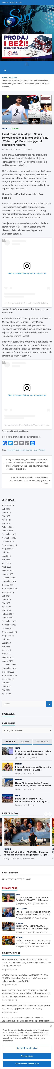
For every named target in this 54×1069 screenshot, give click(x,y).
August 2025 (8, 549)
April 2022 (6, 694)
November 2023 (9, 625)
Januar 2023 (7, 661)
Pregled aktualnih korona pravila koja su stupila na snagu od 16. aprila (33, 752)
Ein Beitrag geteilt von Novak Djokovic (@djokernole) (27, 303)
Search (49, 704)
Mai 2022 (6, 690)
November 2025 (9, 538)
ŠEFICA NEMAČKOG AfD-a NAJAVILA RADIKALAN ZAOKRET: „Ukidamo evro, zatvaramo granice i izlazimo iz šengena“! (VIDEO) (26, 963)
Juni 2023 (6, 643)
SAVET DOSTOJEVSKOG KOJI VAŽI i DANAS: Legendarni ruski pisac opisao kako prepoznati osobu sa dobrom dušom (25, 1021)
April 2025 (6, 563)
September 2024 (9, 589)
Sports (15, 128)
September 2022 (9, 676)
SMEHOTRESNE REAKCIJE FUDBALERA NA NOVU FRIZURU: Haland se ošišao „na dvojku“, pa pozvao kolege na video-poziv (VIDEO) (25, 978)
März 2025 (6, 567)
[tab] (10, 742)
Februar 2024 (8, 614)
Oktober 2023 (8, 629)
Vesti (17, 748)
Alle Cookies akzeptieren (27, 1064)
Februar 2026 (8, 527)
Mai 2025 (6, 560)
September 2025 (9, 545)
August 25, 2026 (12, 858)
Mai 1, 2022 (21, 773)
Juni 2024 (6, 599)
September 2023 (9, 632)
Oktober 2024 (8, 585)
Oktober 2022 (8, 672)
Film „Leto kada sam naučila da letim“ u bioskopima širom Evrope (33, 768)
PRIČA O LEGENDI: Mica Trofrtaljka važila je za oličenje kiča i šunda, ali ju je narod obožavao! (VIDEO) (33, 943)
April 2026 (6, 520)
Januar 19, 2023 (10, 149)
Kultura (18, 764)
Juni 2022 (6, 686)
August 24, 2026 (24, 946)
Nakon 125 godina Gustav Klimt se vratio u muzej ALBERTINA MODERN (33, 784)
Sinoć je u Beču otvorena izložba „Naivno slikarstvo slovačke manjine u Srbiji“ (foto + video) (29, 481)
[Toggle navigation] (27, 64)
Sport (24, 909)
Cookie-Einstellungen (27, 1048)
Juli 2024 (6, 596)
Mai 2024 (6, 603)
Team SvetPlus (27, 149)
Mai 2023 (6, 647)
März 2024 (6, 610)
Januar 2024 (7, 618)
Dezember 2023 (9, 621)
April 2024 (6, 607)
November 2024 (9, 581)
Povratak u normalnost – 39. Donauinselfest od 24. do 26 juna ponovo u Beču (31, 801)
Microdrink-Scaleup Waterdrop (19, 450)
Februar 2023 (8, 657)
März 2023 (6, 654)
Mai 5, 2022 (21, 805)
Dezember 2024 (9, 578)
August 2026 (8, 505)
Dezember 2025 (9, 534)
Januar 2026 (7, 531)
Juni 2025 (6, 556)
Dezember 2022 (9, 665)
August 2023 (8, 636)
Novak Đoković (39, 450)
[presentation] (46, 814)
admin (34, 757)
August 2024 (8, 592)
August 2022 (8, 679)
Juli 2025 (6, 552)
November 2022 (9, 668)
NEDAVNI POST (9, 888)
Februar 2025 (8, 570)
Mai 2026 (6, 516)
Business (6, 128)
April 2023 (6, 650)
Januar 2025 (7, 574)
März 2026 (6, 523)
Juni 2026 (6, 513)
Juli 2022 (6, 683)
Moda (18, 909)
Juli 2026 (6, 509)
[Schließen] (51, 1026)
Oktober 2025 (8, 542)
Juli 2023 (6, 639)
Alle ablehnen (27, 1056)
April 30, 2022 (22, 757)
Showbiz (7, 849)
